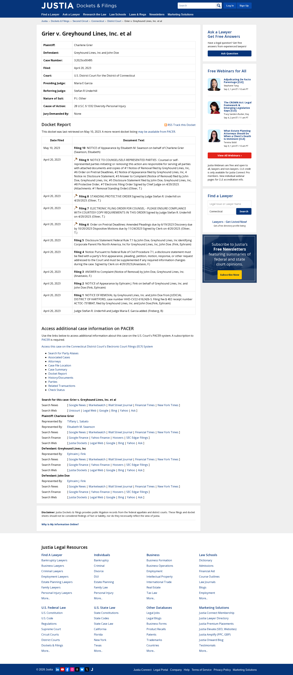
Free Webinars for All (227, 71)
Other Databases (159, 608)
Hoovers (118, 437)
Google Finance (78, 437)
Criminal (99, 566)
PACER (46, 340)
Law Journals (207, 582)
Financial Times (145, 405)
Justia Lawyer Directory (214, 618)
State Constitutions (106, 613)
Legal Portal (160, 669)
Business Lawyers (52, 566)
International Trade (159, 582)
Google (103, 410)
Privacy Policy (222, 669)
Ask (133, 410)
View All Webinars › (230, 155)
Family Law (101, 587)
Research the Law (94, 14)
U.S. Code (47, 618)
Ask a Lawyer (72, 14)
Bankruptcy (101, 560)
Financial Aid (207, 571)
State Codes (101, 618)
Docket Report (57, 373)
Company (176, 669)
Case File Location (59, 365)
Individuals (102, 555)
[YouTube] (62, 669)
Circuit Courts (50, 634)
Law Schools (117, 14)
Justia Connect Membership (216, 613)
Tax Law (151, 593)
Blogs (202, 587)
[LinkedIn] (57, 669)
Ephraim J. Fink (76, 454)
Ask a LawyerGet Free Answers (224, 34)
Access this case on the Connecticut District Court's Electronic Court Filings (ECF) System (97, 346)
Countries (152, 645)
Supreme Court (51, 629)
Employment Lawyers (55, 576)
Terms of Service (202, 669)
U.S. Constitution (52, 613)
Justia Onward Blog (211, 640)
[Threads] (77, 669)
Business (153, 555)
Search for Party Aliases (63, 353)
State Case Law (103, 624)
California (100, 629)
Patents (151, 634)
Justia (49, 669)
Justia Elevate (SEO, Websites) (218, 629)
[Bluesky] (82, 669)
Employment (154, 571)
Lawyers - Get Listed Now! (229, 222)
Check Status (56, 390)
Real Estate (153, 587)
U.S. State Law (104, 608)
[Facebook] (67, 669)
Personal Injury (103, 593)
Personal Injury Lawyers (56, 593)
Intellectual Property (159, 576)
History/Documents (60, 378)
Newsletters (156, 14)
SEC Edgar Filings (137, 437)
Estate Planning (104, 582)
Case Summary (57, 369)
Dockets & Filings (52, 645)
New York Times (168, 405)
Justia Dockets (78, 443)
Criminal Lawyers (52, 571)
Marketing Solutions (180, 14)
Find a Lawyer (50, 14)
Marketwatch (97, 405)
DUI (96, 576)
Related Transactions (61, 386)
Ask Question (229, 53)
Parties (52, 382)
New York (100, 640)
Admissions (206, 566)
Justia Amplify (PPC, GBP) (215, 634)
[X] (87, 669)
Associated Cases (59, 357)
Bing (114, 410)
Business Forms (156, 624)
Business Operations (159, 566)
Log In (230, 5)
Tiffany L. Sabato (78, 421)
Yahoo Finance (100, 437)
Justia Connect (142, 669)
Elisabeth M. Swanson (81, 427)
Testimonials (207, 645)
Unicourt (74, 410)
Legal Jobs (153, 613)
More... (45, 598)
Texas (98, 645)
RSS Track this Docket (181, 125)
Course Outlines (209, 576)
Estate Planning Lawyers (57, 582)
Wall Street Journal (120, 405)
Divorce (99, 571)
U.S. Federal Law (53, 608)
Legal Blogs (153, 618)
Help (187, 669)
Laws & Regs (137, 14)
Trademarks (154, 640)
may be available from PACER (156, 132)
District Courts (50, 640)
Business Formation (159, 560)
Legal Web (89, 410)
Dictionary (205, 560)
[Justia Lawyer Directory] (92, 669)
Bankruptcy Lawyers (54, 560)
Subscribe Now (229, 274)
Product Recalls (156, 629)
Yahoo (124, 410)
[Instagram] (72, 669)
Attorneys (54, 361)
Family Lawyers (51, 587)
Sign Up (244, 5)
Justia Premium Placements (216, 624)
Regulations (49, 624)
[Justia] (57, 6)
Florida (98, 634)
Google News (77, 405)
